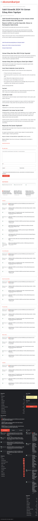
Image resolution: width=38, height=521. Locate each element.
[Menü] (1, 2)
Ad (3, 163)
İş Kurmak (3, 405)
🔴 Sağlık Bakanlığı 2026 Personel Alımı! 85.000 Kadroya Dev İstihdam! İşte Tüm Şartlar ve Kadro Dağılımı (15, 434)
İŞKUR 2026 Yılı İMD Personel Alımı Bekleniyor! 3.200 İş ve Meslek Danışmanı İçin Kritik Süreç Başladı (34, 474)
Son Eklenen (5, 430)
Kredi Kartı (3, 408)
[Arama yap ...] (36, 2)
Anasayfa (4, 6)
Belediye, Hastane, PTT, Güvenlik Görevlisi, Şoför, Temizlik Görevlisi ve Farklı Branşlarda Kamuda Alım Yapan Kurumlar (30, 193)
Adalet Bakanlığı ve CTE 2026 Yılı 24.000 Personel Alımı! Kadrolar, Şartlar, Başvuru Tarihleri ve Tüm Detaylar (15, 452)
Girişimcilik (3, 400)
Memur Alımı (3, 463)
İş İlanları (7, 6)
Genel (2, 399)
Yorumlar (20, 430)
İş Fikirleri (2, 402)
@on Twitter (28, 393)
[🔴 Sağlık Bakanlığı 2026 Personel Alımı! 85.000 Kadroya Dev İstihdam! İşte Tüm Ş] (7, 187)
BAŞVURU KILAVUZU (6, 143)
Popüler (13, 430)
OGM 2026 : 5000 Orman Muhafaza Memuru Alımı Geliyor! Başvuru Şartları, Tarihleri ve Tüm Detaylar (34, 447)
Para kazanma (3, 411)
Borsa (2, 397)
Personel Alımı (3, 460)
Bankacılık (3, 396)
